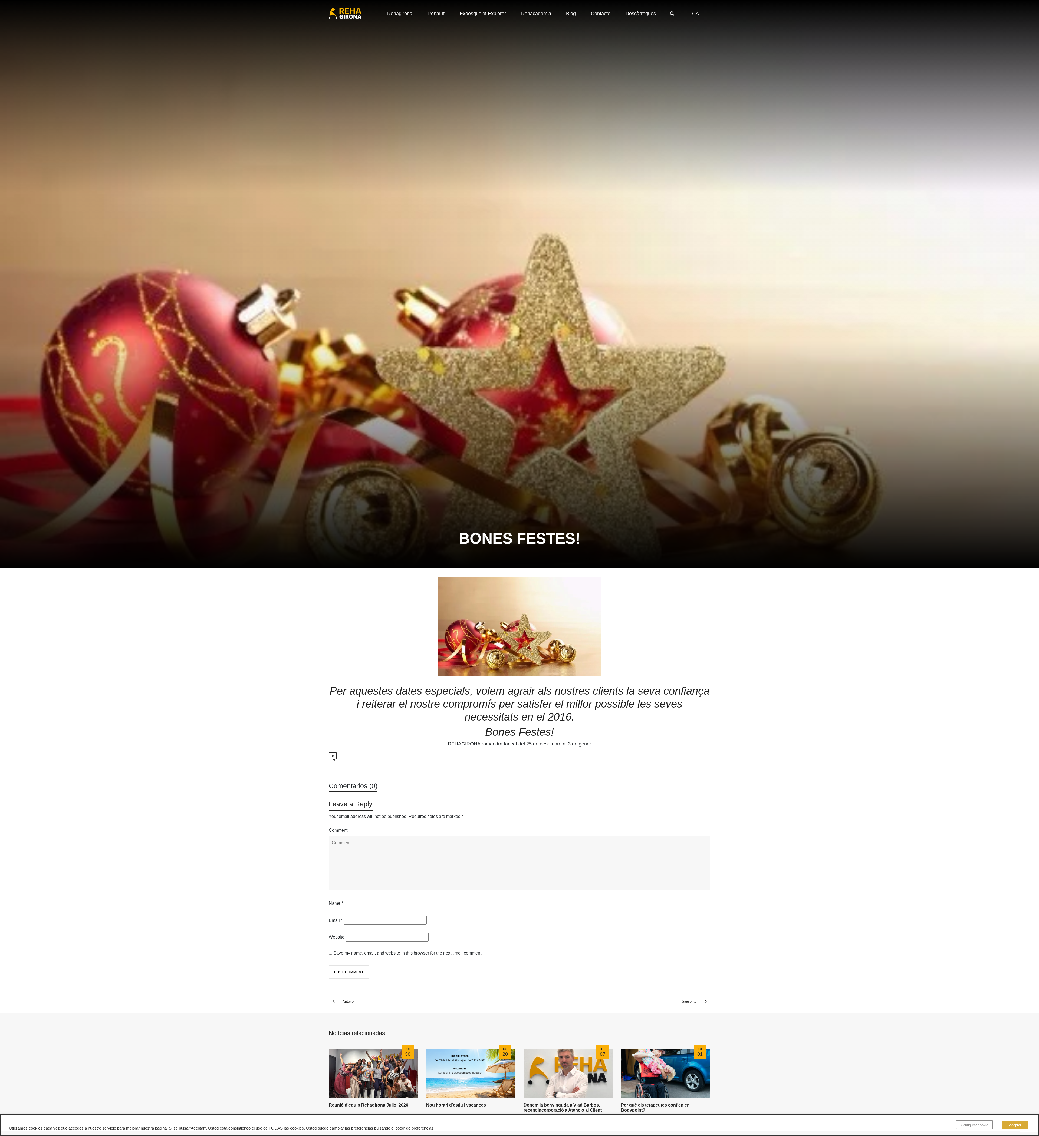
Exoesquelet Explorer (483, 13)
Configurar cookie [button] (974, 1125)
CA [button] (695, 13)
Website (336, 937)
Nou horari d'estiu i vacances (456, 1105)
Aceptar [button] (1015, 1125)
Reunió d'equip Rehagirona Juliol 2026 (368, 1105)
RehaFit (436, 13)
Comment (338, 830)
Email (336, 920)
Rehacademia (536, 13)
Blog (571, 13)
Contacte (600, 13)
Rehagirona (399, 13)
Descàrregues (641, 13)
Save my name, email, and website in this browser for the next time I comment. (407, 953)
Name (336, 903)
